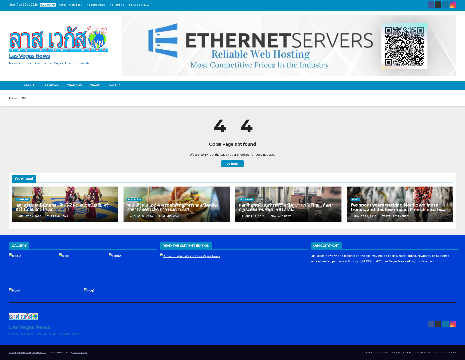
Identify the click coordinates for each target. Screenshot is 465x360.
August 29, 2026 (253, 216)
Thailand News (57, 216)
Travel (95, 85)
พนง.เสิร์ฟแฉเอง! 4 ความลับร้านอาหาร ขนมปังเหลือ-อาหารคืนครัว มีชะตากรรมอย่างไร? (172, 207)
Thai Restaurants (94, 4)
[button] (453, 85)
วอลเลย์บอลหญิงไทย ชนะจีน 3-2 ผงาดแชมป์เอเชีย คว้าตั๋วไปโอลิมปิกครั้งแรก (62, 207)
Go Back (232, 163)
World (115, 85)
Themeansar (79, 352)
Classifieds (74, 4)
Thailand (74, 85)
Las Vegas (51, 85)
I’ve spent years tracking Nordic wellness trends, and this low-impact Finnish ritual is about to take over (396, 209)
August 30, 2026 (30, 216)
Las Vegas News (29, 55)
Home (13, 98)
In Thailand (23, 199)
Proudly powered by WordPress (27, 352)
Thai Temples (115, 4)
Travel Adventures (396, 216)
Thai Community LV (138, 4)
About (61, 4)
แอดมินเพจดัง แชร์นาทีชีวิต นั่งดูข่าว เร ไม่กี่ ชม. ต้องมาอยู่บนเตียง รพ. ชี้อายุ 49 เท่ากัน (286, 207)
